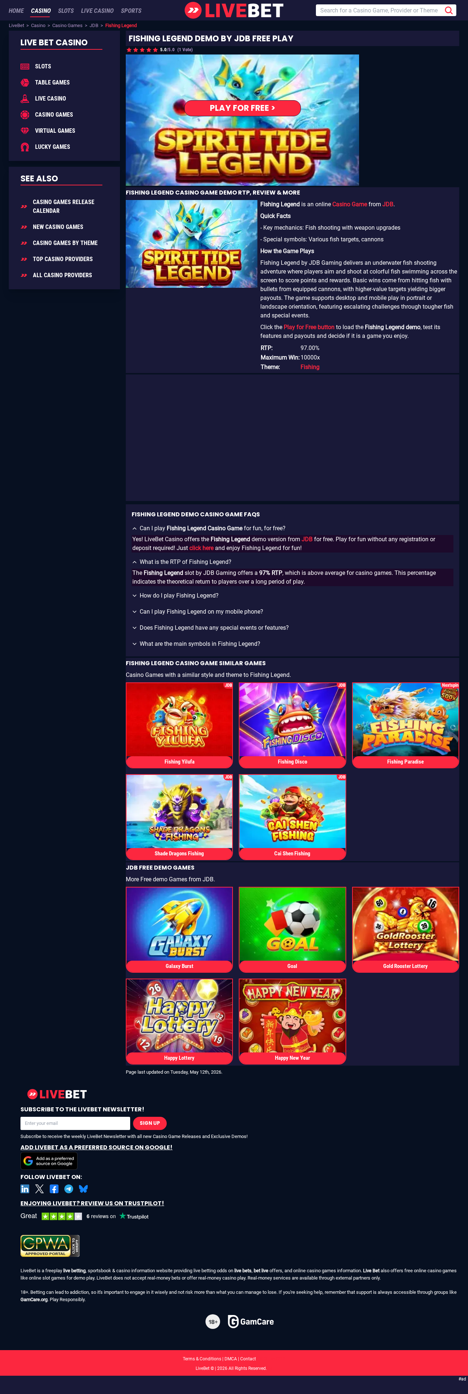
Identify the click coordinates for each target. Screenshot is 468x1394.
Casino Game (349, 204)
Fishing (310, 366)
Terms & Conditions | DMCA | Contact (234, 1358)
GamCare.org (34, 1299)
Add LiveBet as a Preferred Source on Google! (96, 1147)
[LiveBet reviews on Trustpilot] (89, 1216)
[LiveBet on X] (39, 1188)
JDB (94, 25)
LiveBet (16, 25)
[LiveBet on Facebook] (54, 1188)
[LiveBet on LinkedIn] (24, 1188)
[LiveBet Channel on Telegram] (68, 1188)
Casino (38, 25)
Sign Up (150, 1123)
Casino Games (67, 25)
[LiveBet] (234, 10)
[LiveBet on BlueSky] (83, 1188)
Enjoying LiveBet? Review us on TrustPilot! (92, 1203)
